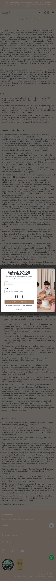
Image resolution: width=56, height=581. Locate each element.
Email (6, 289)
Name (6, 281)
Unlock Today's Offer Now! (19, 302)
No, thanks (19, 309)
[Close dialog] (53, 270)
